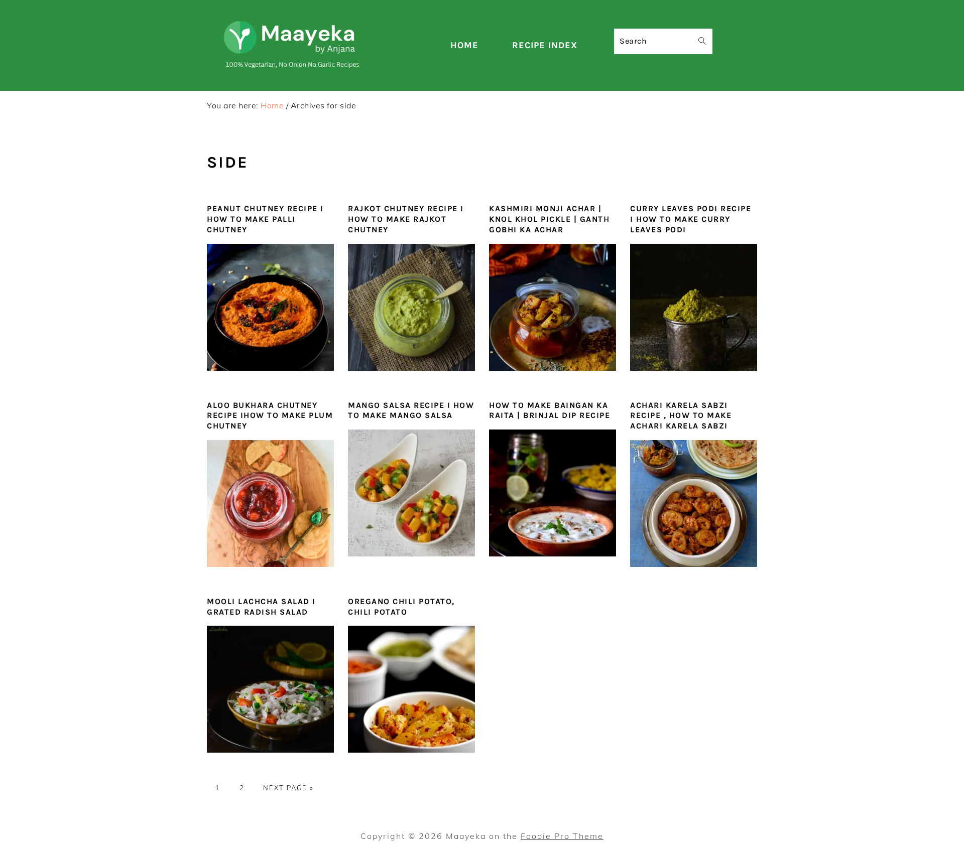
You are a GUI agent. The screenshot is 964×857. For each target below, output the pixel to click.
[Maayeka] (294, 72)
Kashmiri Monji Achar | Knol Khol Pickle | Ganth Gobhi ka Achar (549, 219)
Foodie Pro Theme (562, 836)
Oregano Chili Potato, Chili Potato (401, 607)
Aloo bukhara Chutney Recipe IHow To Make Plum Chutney (270, 415)
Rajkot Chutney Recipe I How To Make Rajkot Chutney (406, 219)
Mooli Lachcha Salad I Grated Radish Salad (261, 607)
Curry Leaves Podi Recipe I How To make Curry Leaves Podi (690, 219)
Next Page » (288, 788)
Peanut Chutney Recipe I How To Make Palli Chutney (265, 219)
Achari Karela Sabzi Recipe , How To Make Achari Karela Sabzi (681, 415)
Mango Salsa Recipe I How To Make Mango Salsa (411, 410)
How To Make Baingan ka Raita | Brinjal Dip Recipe (549, 410)
